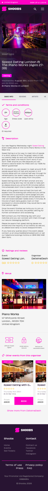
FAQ (29, 467)
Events (7, 448)
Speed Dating (38, 146)
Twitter (29, 451)
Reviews (22, 96)
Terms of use (13, 464)
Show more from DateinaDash (24, 410)
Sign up (33, 2)
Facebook (31, 448)
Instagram (31, 453)
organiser (36, 355)
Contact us (31, 445)
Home (7, 445)
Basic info (8, 96)
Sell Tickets (9, 451)
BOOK (24, 401)
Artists (35, 96)
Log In (43, 2)
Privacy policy (34, 464)
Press (19, 467)
